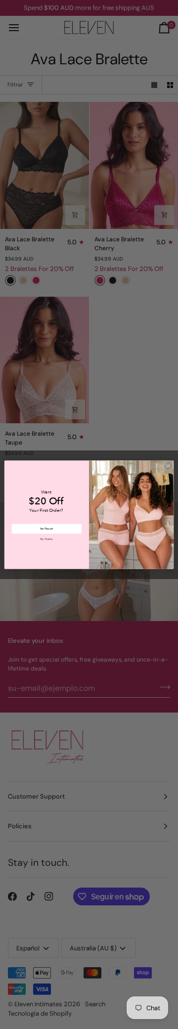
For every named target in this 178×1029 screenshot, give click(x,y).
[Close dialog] (168, 465)
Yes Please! (46, 528)
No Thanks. (46, 539)
